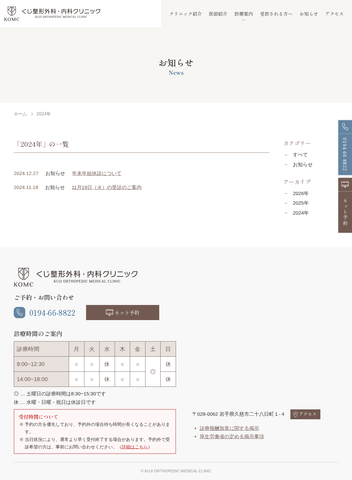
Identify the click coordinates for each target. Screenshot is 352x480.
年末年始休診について (97, 173)
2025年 (301, 203)
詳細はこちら (135, 447)
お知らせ (308, 13)
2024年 (301, 213)
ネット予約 (127, 312)
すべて (300, 154)
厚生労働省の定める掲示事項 (232, 436)
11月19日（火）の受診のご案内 (107, 187)
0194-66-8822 (52, 312)
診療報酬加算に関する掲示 (229, 428)
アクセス (334, 13)
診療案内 (243, 13)
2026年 (301, 193)
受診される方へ (276, 13)
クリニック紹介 (185, 13)
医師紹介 (218, 13)
